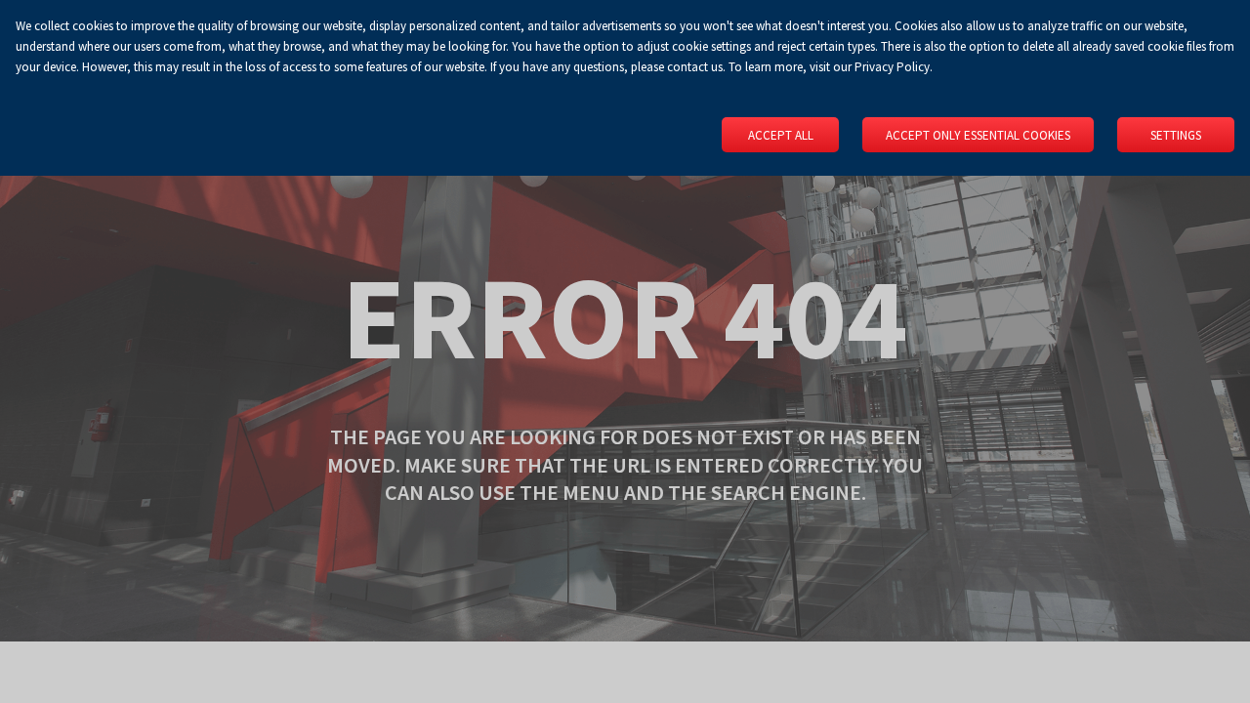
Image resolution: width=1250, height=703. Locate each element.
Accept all (780, 135)
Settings (1175, 135)
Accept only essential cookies (978, 135)
